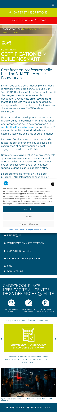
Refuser (28, 216)
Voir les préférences (28, 224)
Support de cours (19, 250)
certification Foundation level (17, 127)
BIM (20, 29)
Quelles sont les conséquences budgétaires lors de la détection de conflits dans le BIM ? (27, 399)
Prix (9, 266)
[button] (52, 184)
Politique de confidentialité (36, 230)
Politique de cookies (17, 230)
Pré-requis (14, 235)
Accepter (28, 209)
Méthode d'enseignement (23, 258)
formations (9, 29)
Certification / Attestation (25, 243)
